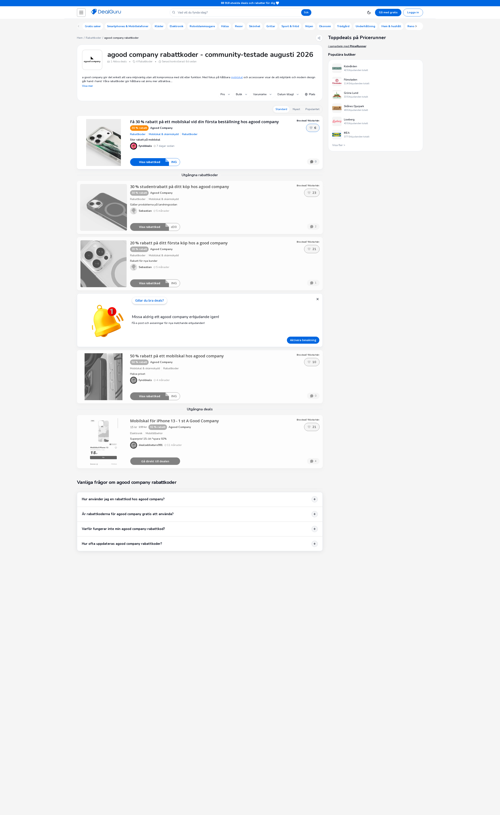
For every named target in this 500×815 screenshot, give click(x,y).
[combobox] (225, 94)
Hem (80, 38)
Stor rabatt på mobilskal (145, 140)
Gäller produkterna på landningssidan (153, 204)
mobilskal (237, 77)
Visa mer (87, 86)
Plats (312, 94)
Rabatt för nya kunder (143, 261)
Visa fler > (338, 145)
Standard (281, 109)
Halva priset (137, 374)
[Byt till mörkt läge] (369, 12)
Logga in (413, 12)
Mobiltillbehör (154, 433)
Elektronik (136, 433)
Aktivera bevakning (303, 340)
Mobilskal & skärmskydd (164, 134)
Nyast (296, 109)
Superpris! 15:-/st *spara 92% (148, 439)
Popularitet (312, 109)
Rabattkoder (93, 38)
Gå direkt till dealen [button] (155, 461)
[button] (81, 12)
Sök (306, 12)
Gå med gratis (388, 12)
